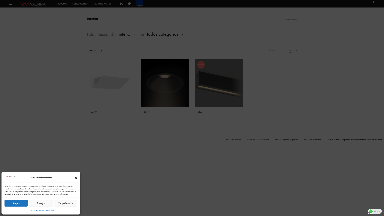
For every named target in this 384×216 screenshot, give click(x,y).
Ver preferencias (65, 203)
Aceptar (16, 203)
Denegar (41, 203)
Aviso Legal (50, 210)
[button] (75, 177)
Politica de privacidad (37, 210)
